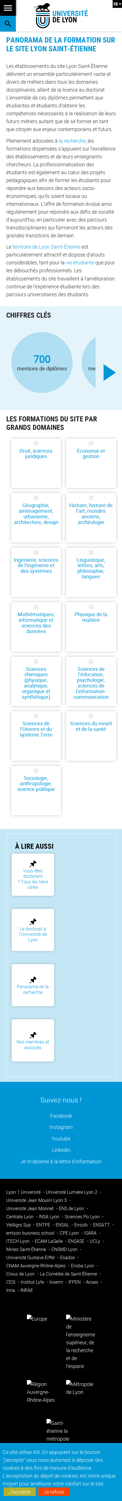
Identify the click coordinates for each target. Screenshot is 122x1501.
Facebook (61, 1115)
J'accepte (19, 1491)
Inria (11, 1290)
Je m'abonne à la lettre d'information (61, 1161)
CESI (11, 1282)
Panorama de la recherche (33, 989)
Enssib (81, 1225)
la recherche (72, 140)
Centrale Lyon (20, 1216)
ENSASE (76, 1241)
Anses (92, 1282)
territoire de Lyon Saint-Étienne (46, 246)
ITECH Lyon (18, 1241)
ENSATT (102, 1225)
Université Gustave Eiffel (31, 1257)
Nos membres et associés (32, 1044)
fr (115, 4)
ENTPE (43, 1225)
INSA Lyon (49, 1216)
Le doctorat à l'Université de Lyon (33, 934)
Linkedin (61, 1149)
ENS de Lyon (72, 1208)
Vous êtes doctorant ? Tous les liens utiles (33, 879)
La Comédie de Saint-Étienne (69, 1274)
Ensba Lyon (83, 1266)
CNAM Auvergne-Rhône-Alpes (36, 1266)
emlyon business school (31, 1233)
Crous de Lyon (21, 1274)
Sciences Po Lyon (83, 1216)
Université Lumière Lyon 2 (72, 1192)
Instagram (61, 1126)
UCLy (95, 1241)
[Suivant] (110, 372)
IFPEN (75, 1282)
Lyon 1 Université (24, 1192)
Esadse (68, 1257)
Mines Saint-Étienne (26, 1249)
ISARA (91, 1233)
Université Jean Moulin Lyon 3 (37, 1200)
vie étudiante (80, 262)
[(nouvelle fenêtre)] (81, 1341)
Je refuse (54, 1491)
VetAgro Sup (19, 1225)
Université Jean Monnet (30, 1208)
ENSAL (63, 1225)
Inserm (56, 1282)
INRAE (26, 1290)
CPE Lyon (70, 1233)
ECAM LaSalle (49, 1241)
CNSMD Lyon (65, 1249)
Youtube (61, 1138)
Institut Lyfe (33, 1282)
